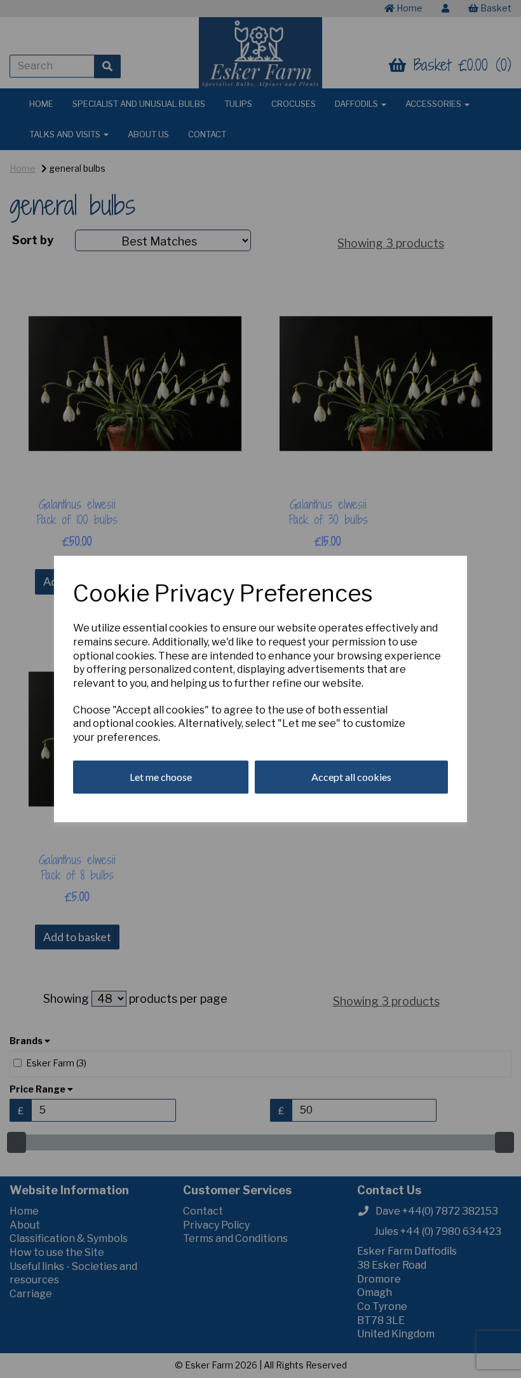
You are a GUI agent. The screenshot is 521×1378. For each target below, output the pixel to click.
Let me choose (161, 777)
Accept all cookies (351, 777)
